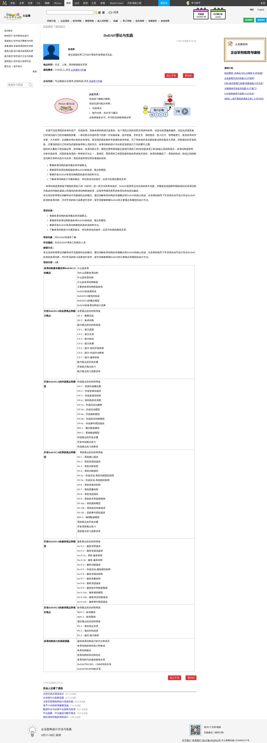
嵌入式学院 (102, 21)
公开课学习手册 (78, 70)
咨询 (85, 3)
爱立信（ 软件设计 (13, 66)
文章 (21, 3)
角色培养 (165, 21)
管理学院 (89, 21)
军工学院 (127, 21)
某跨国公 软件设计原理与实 (17, 61)
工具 (93, 3)
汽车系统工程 (134, 3)
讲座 (102, 3)
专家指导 (152, 21)
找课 (115, 12)
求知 (12, 3)
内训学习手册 (95, 81)
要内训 (188, 75)
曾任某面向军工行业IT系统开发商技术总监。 (91, 54)
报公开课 (171, 75)
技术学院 (77, 21)
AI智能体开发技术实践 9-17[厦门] (240, 88)
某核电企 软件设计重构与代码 (18, 41)
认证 (77, 3)
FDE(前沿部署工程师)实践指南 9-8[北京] (243, 83)
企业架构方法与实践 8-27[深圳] (239, 78)
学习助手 (195, 3)
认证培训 (65, 21)
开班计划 (51, 21)
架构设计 (60, 26)
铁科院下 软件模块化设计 (16, 36)
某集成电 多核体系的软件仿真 (18, 46)
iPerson (57, 3)
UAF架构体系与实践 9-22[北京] (239, 93)
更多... (36, 71)
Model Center (116, 3)
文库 (30, 3)
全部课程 (48, 26)
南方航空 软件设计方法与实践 (18, 56)
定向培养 (140, 21)
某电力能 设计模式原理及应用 (18, 51)
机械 (115, 21)
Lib (38, 3)
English (261, 10)
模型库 (164, 3)
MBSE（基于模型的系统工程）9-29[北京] (244, 99)
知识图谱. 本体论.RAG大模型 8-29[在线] (243, 73)
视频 (47, 3)
